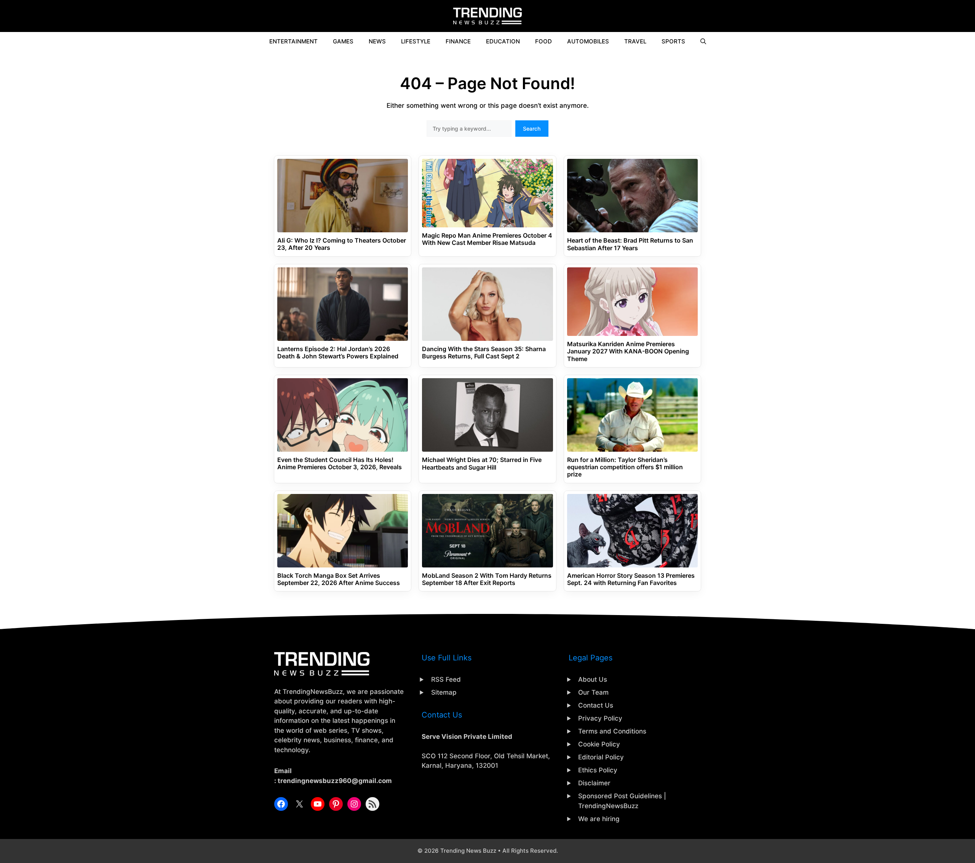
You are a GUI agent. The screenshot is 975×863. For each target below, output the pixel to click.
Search (531, 128)
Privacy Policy (600, 718)
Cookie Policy (599, 744)
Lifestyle (415, 41)
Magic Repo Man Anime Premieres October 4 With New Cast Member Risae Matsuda (487, 239)
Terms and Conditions (612, 731)
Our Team (593, 692)
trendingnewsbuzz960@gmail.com (335, 781)
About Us (592, 679)
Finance (458, 41)
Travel (635, 41)
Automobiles (588, 41)
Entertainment (293, 41)
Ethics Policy (597, 770)
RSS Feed (446, 679)
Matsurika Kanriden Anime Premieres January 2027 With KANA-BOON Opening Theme (628, 351)
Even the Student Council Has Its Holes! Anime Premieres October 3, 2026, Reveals (339, 463)
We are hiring (599, 819)
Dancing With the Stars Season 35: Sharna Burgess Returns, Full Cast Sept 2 (484, 352)
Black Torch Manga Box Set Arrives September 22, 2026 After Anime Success (338, 579)
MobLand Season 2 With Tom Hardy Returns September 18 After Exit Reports (486, 579)
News (377, 41)
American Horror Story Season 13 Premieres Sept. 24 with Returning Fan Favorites (631, 579)
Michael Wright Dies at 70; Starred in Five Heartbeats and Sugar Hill (482, 463)
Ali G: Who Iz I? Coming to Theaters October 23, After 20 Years (341, 244)
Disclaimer (594, 783)
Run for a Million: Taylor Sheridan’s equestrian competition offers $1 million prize (625, 467)
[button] (703, 41)
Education (503, 41)
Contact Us (595, 705)
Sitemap (444, 692)
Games (343, 41)
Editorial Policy (601, 757)
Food (543, 41)
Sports (673, 41)
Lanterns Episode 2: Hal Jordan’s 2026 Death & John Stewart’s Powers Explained (337, 352)
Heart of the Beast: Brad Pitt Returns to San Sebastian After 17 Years (630, 244)
